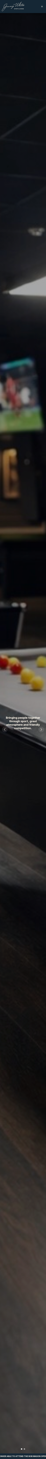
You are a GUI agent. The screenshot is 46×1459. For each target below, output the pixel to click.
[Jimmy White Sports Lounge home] (13, 6)
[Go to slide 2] (24, 1449)
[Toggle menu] (42, 6)
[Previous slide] (5, 729)
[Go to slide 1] (21, 1449)
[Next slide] (41, 729)
